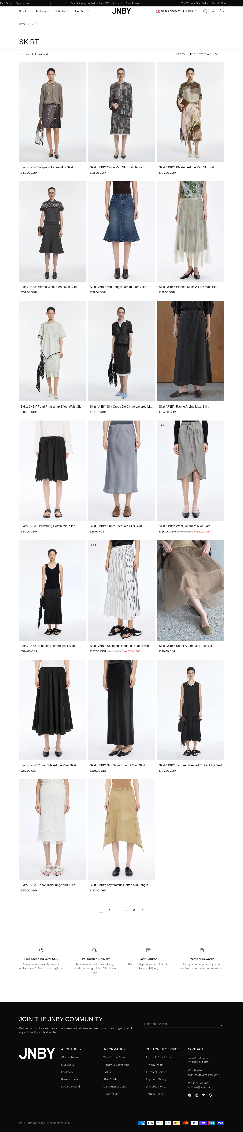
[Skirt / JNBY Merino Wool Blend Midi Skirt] (52, 231)
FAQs (107, 1072)
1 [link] (101, 910)
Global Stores (70, 1057)
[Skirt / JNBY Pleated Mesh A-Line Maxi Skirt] (190, 231)
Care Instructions (114, 1086)
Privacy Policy (155, 1064)
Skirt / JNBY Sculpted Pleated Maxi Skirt (48, 645)
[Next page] (142, 910)
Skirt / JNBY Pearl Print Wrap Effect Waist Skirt (52, 406)
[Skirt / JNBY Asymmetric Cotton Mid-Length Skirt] (121, 829)
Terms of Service (156, 1072)
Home (22, 24)
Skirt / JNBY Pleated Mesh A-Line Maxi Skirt (188, 286)
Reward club (69, 1079)
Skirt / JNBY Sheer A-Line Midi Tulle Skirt (186, 645)
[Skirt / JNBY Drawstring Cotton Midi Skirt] (52, 471)
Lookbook (67, 1072)
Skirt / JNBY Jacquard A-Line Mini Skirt (47, 167)
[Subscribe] (221, 1025)
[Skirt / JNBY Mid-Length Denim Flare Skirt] (121, 231)
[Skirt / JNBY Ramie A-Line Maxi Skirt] (190, 351)
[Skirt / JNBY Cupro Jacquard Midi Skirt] (121, 471)
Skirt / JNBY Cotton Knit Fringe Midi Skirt (48, 885)
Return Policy (154, 1094)
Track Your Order (114, 1057)
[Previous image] (24, 112)
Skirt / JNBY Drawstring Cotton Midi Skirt (48, 526)
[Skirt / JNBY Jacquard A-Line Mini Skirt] (52, 112)
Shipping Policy (156, 1086)
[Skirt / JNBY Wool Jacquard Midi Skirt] (190, 471)
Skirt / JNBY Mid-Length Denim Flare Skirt (118, 286)
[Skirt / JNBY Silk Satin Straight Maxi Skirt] (121, 710)
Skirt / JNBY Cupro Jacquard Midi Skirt (116, 526)
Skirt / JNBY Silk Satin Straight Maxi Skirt (117, 765)
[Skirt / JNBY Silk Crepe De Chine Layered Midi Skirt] (121, 351)
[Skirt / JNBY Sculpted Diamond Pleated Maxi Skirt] (121, 590)
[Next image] (80, 112)
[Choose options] (79, 155)
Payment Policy (156, 1079)
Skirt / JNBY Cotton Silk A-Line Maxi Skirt (48, 765)
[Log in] (213, 11)
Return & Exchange (116, 1064)
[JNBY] (121, 11)
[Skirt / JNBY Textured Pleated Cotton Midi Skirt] (190, 710)
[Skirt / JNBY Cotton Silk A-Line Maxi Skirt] (52, 710)
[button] (205, 11)
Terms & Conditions (158, 1057)
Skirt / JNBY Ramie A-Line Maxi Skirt (183, 406)
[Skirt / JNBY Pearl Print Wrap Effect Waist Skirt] (52, 351)
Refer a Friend (70, 1086)
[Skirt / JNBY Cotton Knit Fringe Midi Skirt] (52, 829)
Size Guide (110, 1079)
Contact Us (110, 1094)
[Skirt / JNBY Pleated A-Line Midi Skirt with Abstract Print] (190, 112)
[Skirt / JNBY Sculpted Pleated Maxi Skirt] (52, 590)
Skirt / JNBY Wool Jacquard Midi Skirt (184, 526)
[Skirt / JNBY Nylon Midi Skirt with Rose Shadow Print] (121, 112)
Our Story (67, 1064)
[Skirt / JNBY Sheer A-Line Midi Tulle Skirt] (190, 590)
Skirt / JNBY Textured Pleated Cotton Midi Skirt (190, 765)
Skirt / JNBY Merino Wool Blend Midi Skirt (49, 286)
